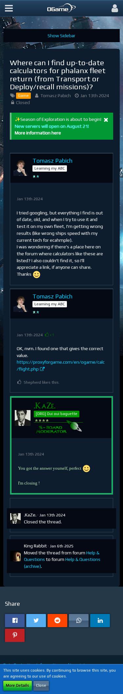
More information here (38, 132)
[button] (8, 8)
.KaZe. (30, 514)
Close (41, 685)
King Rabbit (35, 545)
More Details (17, 685)
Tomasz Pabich (55, 95)
